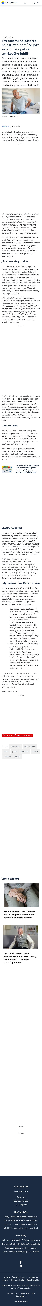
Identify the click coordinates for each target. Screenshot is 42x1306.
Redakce (5, 126)
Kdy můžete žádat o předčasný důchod (21, 1248)
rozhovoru (6, 676)
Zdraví (11, 37)
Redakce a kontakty (21, 1201)
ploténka (24, 751)
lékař (6, 751)
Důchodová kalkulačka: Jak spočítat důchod (21, 1251)
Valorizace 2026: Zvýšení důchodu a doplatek (21, 1240)
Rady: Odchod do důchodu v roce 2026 (21, 1217)
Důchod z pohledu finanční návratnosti (21, 1224)
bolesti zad (15, 746)
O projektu (21, 1197)
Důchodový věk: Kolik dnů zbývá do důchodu (21, 1244)
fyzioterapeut (30, 746)
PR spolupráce (21, 1204)
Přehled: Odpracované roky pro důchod (21, 1228)
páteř (14, 751)
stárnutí (7, 756)
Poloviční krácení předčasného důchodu (21, 1220)
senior (35, 751)
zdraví (17, 756)
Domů (4, 37)
